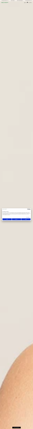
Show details (27, 217)
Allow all (26, 219)
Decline (7, 219)
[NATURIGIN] (4, 2)
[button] (25, 2)
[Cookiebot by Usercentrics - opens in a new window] (28, 209)
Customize (16, 219)
